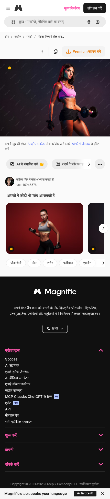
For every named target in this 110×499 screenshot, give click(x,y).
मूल (28, 68)
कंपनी (9, 449)
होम (7, 37)
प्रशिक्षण (68, 263)
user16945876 (26, 185)
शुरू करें (11, 435)
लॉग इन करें (94, 8)
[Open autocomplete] (11, 22)
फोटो (29, 37)
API (8, 409)
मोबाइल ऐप (12, 415)
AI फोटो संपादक (81, 144)
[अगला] (89, 164)
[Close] (103, 494)
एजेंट (11, 403)
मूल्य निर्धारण (72, 8)
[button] (55, 329)
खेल (34, 263)
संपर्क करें (12, 464)
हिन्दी (55, 328)
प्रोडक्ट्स (12, 350)
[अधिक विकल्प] (42, 51)
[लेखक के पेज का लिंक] (9, 182)
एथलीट (87, 263)
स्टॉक (18, 37)
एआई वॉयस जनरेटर (17, 384)
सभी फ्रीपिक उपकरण (18, 421)
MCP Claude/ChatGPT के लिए (31, 396)
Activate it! (85, 493)
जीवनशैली (15, 263)
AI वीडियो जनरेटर (17, 378)
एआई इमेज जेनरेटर (17, 371)
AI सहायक (12, 365)
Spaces (11, 359)
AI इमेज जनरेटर (36, 144)
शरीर (50, 263)
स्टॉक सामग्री (13, 390)
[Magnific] (55, 293)
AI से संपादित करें (24, 165)
